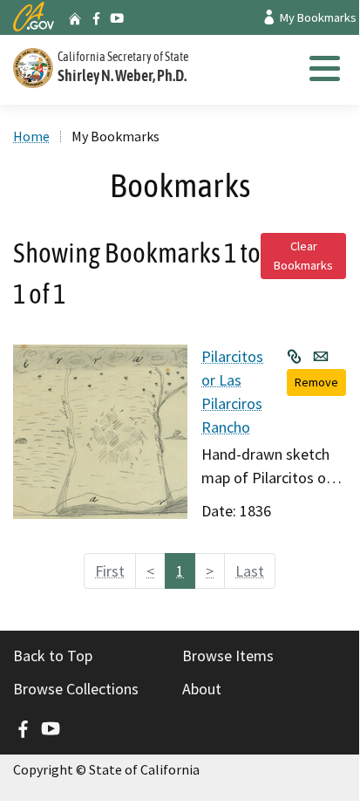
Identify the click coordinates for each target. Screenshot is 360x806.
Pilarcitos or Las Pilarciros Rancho (232, 391)
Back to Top (52, 655)
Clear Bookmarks (303, 255)
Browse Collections (76, 689)
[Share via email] (321, 356)
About (201, 689)
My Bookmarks (317, 17)
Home (31, 136)
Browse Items (228, 655)
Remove (316, 382)
